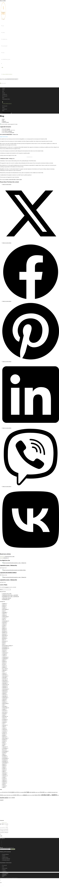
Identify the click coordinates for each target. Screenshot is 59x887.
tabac (51, 795)
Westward (4, 781)
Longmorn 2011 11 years (6, 593)
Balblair (3, 626)
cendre (36, 792)
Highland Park (4, 707)
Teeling (3, 771)
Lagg (3, 723)
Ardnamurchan (5, 616)
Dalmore (4, 662)
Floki (3, 671)
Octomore (4, 746)
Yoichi (3, 787)
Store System (4, 868)
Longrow (4, 732)
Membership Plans (6, 99)
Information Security (6, 860)
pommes (28, 795)
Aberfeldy (4, 603)
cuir (5, 179)
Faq (3, 91)
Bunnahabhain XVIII (5, 599)
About (3, 92)
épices (7, 179)
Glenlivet (4, 693)
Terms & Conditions (5, 873)
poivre (25, 795)
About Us (3, 875)
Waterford (4, 780)
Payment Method (5, 854)
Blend (3, 639)
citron (45, 792)
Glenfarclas (4, 686)
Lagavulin (10, 131)
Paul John (4, 749)
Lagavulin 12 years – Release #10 (8, 579)
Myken (3, 742)
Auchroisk (4, 622)
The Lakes (4, 774)
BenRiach (4, 632)
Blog (3, 97)
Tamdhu (3, 768)
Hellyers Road (5, 703)
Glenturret (4, 699)
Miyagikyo (4, 739)
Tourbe (17, 179)
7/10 (3, 179)
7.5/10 (9, 792)
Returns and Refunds (6, 858)
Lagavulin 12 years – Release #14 (8, 565)
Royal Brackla (4, 758)
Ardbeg (3, 613)
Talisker (3, 767)
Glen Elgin (4, 674)
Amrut (3, 610)
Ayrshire (3, 625)
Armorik (3, 618)
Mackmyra (4, 736)
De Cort (3, 664)
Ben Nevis (4, 631)
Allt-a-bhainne (5, 609)
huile (7, 795)
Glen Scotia (4, 680)
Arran (3, 619)
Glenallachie (4, 681)
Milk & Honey (4, 738)
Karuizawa (4, 713)
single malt (11, 179)
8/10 (18, 792)
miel (18, 795)
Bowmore (4, 641)
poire (22, 795)
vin (11, 797)
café (30, 792)
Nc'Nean (3, 743)
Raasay (3, 754)
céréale (49, 792)
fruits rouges (53, 792)
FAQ (3, 866)
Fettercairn (4, 670)
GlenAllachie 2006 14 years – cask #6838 (10, 595)
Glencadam (4, 683)
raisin (33, 795)
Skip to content (3, 0)
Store (3, 89)
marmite (11, 795)
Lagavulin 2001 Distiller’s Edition (8, 572)
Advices (3, 606)
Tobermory (4, 775)
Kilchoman (4, 716)
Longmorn (4, 730)
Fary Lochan (4, 668)
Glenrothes (4, 696)
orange (20, 795)
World (3, 784)
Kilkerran (4, 717)
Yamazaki (4, 785)
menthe (14, 795)
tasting (14, 179)
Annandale (4, 612)
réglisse (36, 795)
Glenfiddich (4, 687)
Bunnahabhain (4, 648)
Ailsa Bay (4, 607)
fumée (1, 795)
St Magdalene (4, 762)
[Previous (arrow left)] (0, 886)
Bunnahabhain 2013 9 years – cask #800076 (10, 596)
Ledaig (3, 726)
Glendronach (4, 684)
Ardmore (4, 615)
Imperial (3, 709)
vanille (6, 797)
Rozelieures (4, 759)
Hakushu (3, 700)
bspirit (8, 129)
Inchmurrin (4, 710)
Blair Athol (4, 638)
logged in (7, 587)
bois (28, 792)
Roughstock (4, 756)
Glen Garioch (4, 675)
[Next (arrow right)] (1, 886)
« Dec (1, 835)
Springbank (4, 761)
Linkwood (4, 729)
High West (4, 706)
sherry (39, 795)
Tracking (3, 869)
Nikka (3, 745)
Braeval (3, 642)
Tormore (4, 778)
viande (20, 179)
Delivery (3, 855)
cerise (38, 792)
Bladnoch (4, 636)
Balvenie (3, 629)
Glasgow (4, 673)
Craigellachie (4, 658)
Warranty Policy (5, 857)
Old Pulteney (4, 748)
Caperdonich (4, 652)
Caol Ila (3, 651)
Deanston (4, 665)
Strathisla (4, 765)
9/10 (20, 792)
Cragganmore (4, 657)
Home (3, 88)
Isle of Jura (4, 712)
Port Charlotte (4, 751)
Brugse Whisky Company (7, 645)
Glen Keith (4, 677)
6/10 (7, 792)
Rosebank (4, 755)
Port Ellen (4, 752)
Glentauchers (4, 697)
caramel (33, 792)
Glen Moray (4, 678)
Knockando (4, 719)
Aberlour (4, 605)
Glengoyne (4, 690)
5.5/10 (1, 792)
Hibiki (3, 704)
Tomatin (3, 777)
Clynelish (4, 654)
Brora (3, 644)
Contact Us (4, 94)
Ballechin (4, 628)
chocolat (42, 792)
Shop (3, 107)
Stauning (3, 764)
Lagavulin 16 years (5, 122)
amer (25, 792)
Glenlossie (4, 694)
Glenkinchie (4, 691)
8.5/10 (15, 792)
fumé (56, 792)
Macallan (4, 733)
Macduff (3, 735)
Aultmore (4, 623)
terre (58, 795)
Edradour (4, 667)
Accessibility (4, 874)
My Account (4, 95)
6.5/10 (3, 792)
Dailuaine (4, 661)
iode (9, 795)
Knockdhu (4, 720)
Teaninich (4, 769)
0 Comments (11, 132)
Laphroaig (4, 725)
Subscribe (13, 849)
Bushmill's (4, 649)
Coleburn (4, 655)
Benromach (4, 635)
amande (22, 792)
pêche (31, 795)
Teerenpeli (4, 772)
